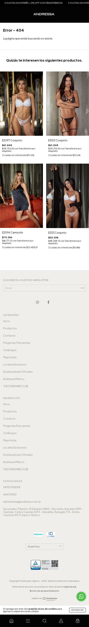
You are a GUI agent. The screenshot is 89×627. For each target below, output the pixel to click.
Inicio (6, 321)
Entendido (77, 610)
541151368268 (11, 487)
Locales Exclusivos (14, 364)
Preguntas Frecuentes (16, 342)
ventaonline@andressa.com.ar (22, 501)
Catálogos (10, 350)
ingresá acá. (70, 586)
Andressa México (13, 379)
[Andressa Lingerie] (11, 621)
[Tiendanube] (45, 600)
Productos (10, 328)
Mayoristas (10, 357)
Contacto (9, 335)
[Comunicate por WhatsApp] (81, 596)
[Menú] (28, 621)
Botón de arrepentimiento (44, 591)
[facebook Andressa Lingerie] (48, 302)
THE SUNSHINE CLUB (15, 386)
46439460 (10, 494)
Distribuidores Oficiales (18, 371)
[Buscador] (44, 621)
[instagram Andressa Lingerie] (38, 302)
